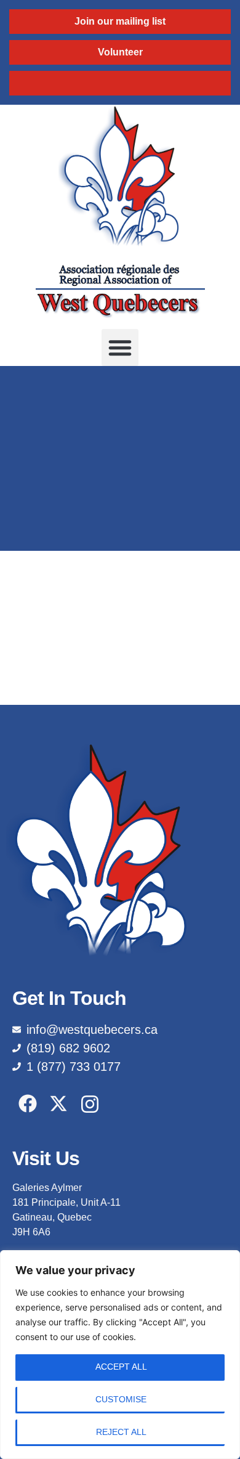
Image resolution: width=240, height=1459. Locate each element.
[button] (120, 347)
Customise (120, 1399)
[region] (120, 1354)
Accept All (121, 1367)
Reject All (121, 1432)
